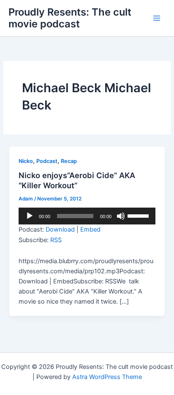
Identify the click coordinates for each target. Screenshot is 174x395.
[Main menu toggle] (157, 18)
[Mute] (121, 216)
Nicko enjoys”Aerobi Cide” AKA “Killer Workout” (77, 180)
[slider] (139, 215)
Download (60, 229)
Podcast (46, 161)
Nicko (26, 161)
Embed (90, 229)
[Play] (29, 216)
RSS (56, 240)
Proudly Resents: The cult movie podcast (69, 18)
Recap (69, 161)
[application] (87, 216)
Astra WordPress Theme (107, 377)
